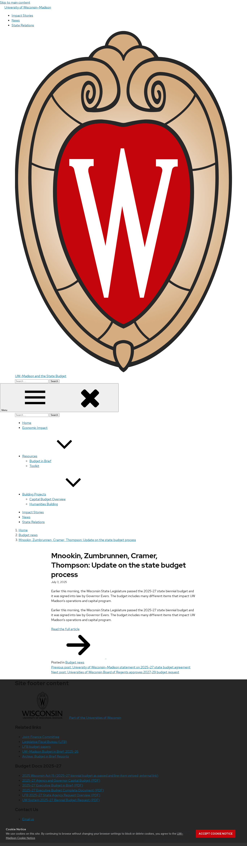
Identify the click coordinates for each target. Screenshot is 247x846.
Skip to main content (15, 2)
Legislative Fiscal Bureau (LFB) (44, 742)
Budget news (74, 662)
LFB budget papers (36, 747)
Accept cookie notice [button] (216, 834)
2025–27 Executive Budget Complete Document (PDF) (63, 790)
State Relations (23, 25)
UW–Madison (27, 7)
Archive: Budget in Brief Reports (45, 756)
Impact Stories (22, 15)
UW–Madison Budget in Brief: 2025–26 (50, 751)
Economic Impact (35, 428)
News (16, 20)
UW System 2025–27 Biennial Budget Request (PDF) (61, 800)
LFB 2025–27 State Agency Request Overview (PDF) (61, 795)
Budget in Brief (40, 461)
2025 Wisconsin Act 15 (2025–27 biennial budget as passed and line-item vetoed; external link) (90, 775)
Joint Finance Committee (40, 737)
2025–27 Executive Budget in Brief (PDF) (52, 785)
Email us (28, 819)
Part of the (95, 718)
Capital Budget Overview (47, 499)
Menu (4, 410)
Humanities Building (43, 504)
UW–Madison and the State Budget (40, 376)
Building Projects (34, 494)
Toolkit (34, 466)
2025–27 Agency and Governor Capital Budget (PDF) (61, 780)
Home (26, 423)
